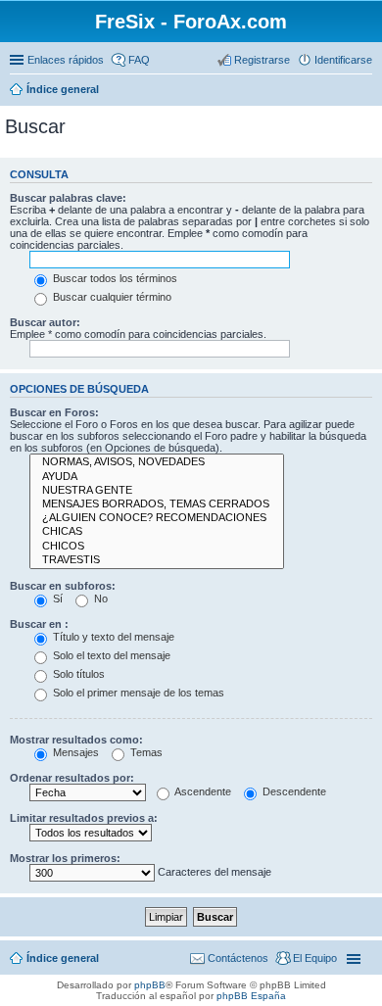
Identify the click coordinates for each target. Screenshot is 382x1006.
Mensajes (74, 752)
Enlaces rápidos (65, 60)
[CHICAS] (156, 532)
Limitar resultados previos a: (84, 818)
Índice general (62, 89)
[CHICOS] (156, 546)
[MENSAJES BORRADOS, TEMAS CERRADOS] (156, 504)
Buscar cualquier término (110, 297)
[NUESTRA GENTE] (156, 491)
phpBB (150, 985)
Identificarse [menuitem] (343, 60)
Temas (145, 752)
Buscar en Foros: (54, 412)
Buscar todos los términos (113, 278)
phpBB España (251, 995)
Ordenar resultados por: (72, 778)
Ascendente (201, 791)
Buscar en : (39, 624)
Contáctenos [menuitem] (238, 958)
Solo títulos (77, 674)
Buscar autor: (45, 322)
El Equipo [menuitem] (315, 958)
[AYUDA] (156, 477)
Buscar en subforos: (63, 586)
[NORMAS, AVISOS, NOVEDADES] (156, 462)
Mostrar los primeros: (65, 858)
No (99, 598)
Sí (56, 598)
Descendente (293, 791)
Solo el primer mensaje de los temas (137, 692)
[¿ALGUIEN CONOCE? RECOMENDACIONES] (156, 518)
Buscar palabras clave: (68, 198)
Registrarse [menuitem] (262, 60)
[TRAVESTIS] (156, 560)
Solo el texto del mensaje (110, 655)
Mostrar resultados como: (76, 739)
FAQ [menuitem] (139, 60)
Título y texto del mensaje (112, 637)
